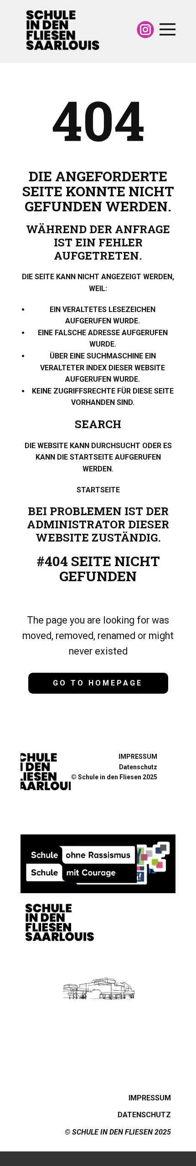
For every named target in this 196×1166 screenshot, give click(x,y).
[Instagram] (145, 29)
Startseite (98, 490)
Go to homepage (98, 683)
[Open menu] (167, 29)
